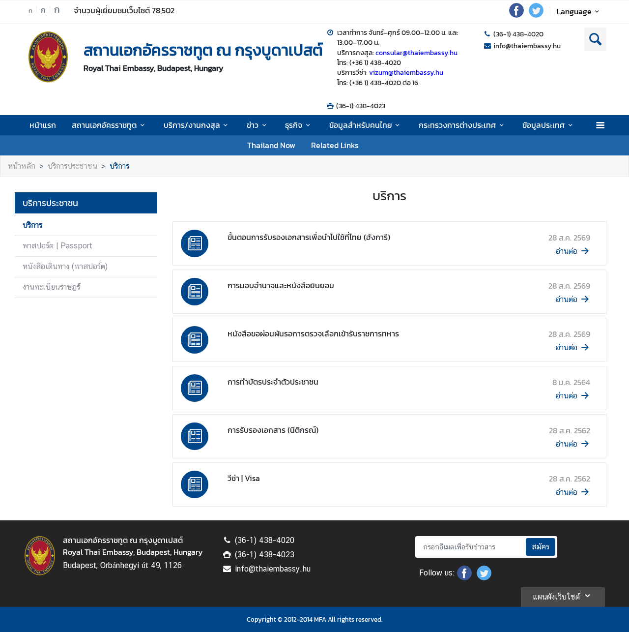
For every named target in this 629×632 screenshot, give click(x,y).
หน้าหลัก (21, 166)
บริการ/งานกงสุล (192, 125)
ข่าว (252, 125)
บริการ (119, 166)
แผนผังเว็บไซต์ (556, 597)
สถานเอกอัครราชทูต (104, 125)
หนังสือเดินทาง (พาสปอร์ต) (65, 266)
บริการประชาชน (72, 166)
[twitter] (536, 15)
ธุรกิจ (293, 125)
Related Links (334, 145)
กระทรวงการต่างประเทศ (457, 125)
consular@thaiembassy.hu (416, 53)
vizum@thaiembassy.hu (406, 72)
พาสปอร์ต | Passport (57, 245)
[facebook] (516, 15)
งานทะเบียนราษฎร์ (51, 287)
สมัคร (540, 546)
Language (574, 11)
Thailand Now (271, 145)
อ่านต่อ (566, 251)
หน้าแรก (42, 125)
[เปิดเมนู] (600, 125)
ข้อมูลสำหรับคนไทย (360, 125)
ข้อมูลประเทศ (543, 125)
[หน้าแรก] (48, 57)
